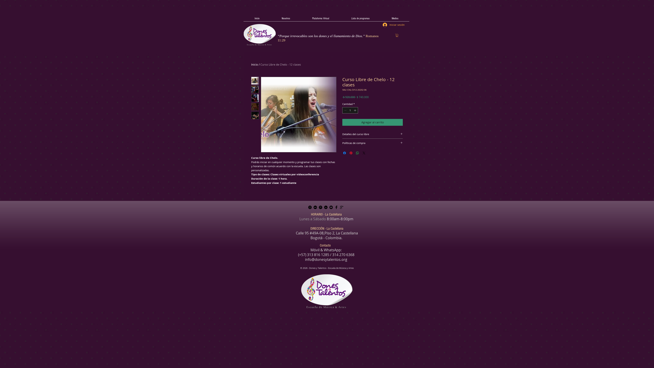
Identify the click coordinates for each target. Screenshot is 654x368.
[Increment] (355, 110)
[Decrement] (345, 110)
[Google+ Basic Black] (341, 207)
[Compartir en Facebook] (344, 153)
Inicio (254, 64)
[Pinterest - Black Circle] (320, 207)
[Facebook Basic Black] (336, 207)
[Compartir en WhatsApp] (357, 153)
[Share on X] (364, 153)
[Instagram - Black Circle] (310, 207)
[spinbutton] (350, 110)
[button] (397, 35)
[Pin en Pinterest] (351, 153)
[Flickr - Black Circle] (315, 207)
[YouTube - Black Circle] (331, 207)
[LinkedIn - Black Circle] (326, 207)
